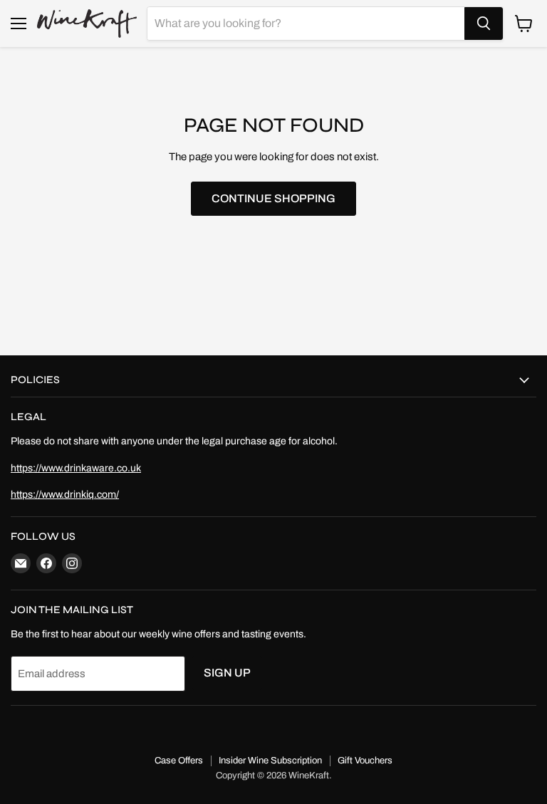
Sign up (227, 673)
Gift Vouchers (365, 761)
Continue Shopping (273, 198)
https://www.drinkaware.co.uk (76, 468)
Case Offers (179, 761)
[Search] (483, 23)
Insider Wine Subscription (270, 761)
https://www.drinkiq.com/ (65, 494)
